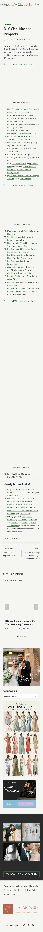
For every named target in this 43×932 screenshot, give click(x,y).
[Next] (36, 607)
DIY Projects (8, 24)
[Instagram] (28, 925)
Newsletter (34, 886)
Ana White (14, 291)
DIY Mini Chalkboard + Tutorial (20, 276)
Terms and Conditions (13, 890)
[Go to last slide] (7, 607)
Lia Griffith (12, 279)
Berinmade (12, 115)
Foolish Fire (25, 513)
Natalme (11, 234)
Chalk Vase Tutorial (27, 231)
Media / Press (10, 894)
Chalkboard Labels (15, 237)
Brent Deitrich (10, 39)
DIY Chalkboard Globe (17, 261)
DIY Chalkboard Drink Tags (19, 282)
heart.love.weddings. (16, 255)
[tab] (17, 636)
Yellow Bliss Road (27, 507)
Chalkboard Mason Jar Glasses (20, 124)
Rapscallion (12, 264)
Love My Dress (26, 115)
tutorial (14, 522)
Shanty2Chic (22, 246)
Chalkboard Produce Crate (18, 288)
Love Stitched (25, 178)
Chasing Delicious (15, 127)
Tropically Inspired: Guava (9, 552)
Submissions (21, 886)
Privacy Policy (31, 890)
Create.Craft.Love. (28, 133)
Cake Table (12, 154)
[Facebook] (24, 925)
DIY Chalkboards (19, 163)
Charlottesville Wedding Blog (20, 273)
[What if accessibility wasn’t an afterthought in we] (12, 852)
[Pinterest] (33, 925)
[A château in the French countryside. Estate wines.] (31, 852)
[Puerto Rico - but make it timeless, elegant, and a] (31, 832)
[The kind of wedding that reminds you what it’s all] (12, 832)
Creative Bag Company (27, 519)
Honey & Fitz (28, 501)
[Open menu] (38, 4)
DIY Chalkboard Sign (20, 270)
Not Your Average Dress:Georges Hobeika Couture (32, 554)
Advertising (9, 886)
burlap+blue (12, 148)
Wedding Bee (13, 157)
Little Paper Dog (25, 139)
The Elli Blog (17, 477)
